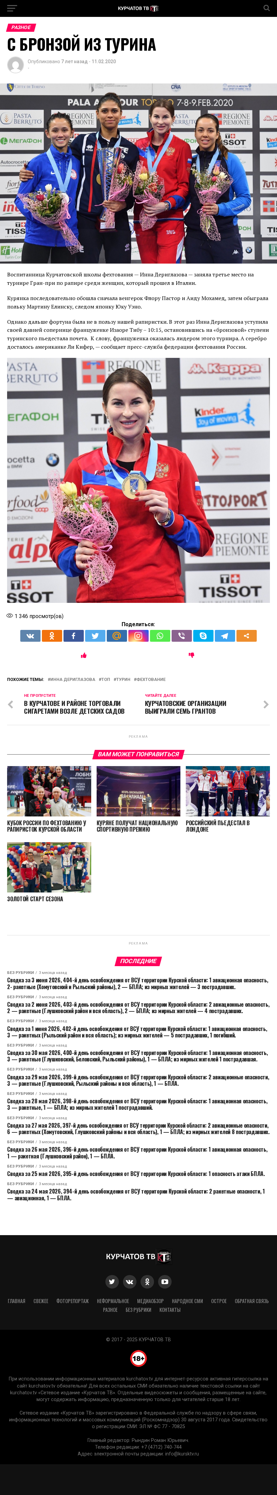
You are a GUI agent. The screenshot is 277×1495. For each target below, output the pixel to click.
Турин (123, 680)
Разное (110, 1309)
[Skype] (203, 636)
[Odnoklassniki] (52, 636)
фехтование (151, 680)
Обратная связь (252, 1300)
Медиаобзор (150, 1300)
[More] (246, 636)
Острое (219, 1300)
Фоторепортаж (72, 1300)
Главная (16, 1300)
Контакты (169, 1309)
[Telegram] (225, 636)
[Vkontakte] (30, 636)
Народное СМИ (187, 1300)
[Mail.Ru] (117, 636)
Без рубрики (138, 1309)
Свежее (40, 1300)
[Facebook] (74, 636)
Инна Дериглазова (72, 680)
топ (105, 680)
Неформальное (113, 1300)
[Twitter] (95, 636)
